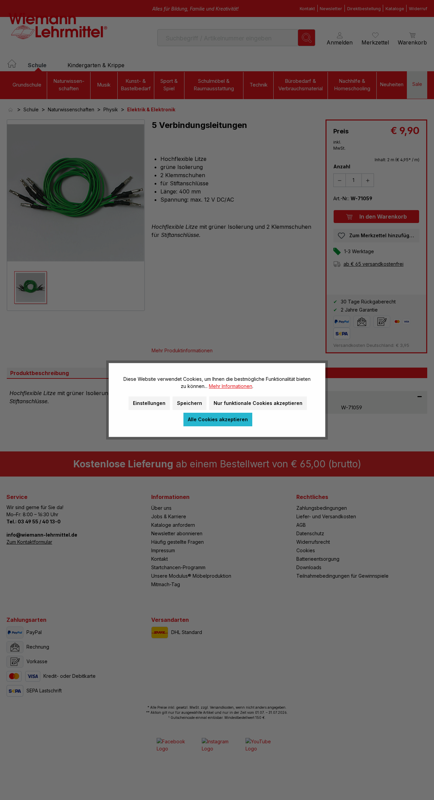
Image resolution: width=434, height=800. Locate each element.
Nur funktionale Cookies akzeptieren (258, 403)
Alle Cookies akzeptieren (218, 419)
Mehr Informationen (230, 386)
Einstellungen (149, 403)
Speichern (189, 403)
